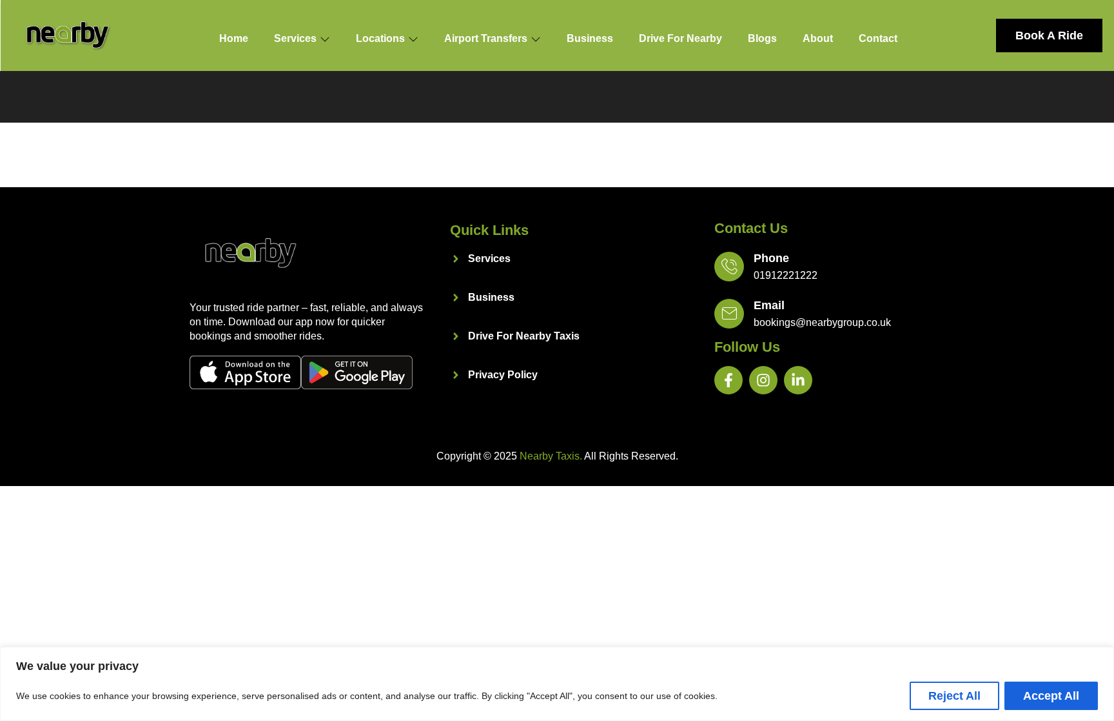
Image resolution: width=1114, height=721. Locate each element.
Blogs (762, 38)
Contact (878, 38)
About (818, 38)
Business (590, 38)
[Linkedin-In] (798, 380)
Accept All (1051, 695)
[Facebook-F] (728, 380)
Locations (380, 38)
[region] (557, 684)
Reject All (954, 695)
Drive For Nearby (680, 38)
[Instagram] (763, 380)
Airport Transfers (485, 38)
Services (295, 38)
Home (233, 38)
